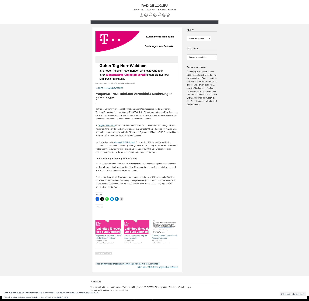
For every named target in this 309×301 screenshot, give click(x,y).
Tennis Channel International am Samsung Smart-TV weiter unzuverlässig (127, 264)
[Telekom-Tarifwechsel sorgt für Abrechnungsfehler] (136, 227)
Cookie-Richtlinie (62, 297)
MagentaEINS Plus (106, 126)
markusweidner (115, 88)
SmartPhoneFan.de (104, 253)
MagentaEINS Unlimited (124, 142)
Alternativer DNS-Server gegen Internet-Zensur (157, 267)
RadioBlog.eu (154, 5)
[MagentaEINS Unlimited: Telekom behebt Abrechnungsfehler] (108, 227)
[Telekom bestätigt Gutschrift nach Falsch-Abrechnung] (164, 227)
